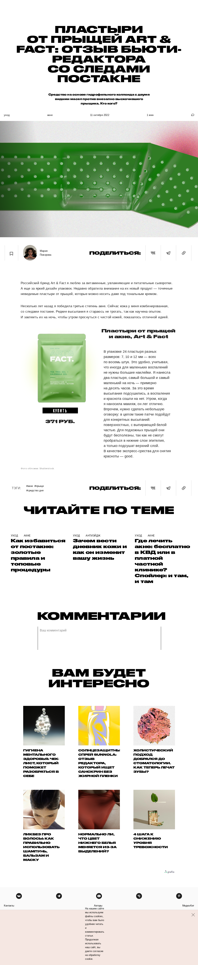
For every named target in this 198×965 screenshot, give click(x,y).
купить (60, 410)
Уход (7, 115)
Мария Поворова (45, 252)
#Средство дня (35, 490)
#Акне (29, 486)
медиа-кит (188, 905)
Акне (50, 115)
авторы (98, 905)
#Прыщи (39, 486)
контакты (9, 905)
